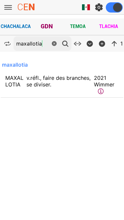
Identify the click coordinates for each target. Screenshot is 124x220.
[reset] (54, 43)
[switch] (114, 7)
